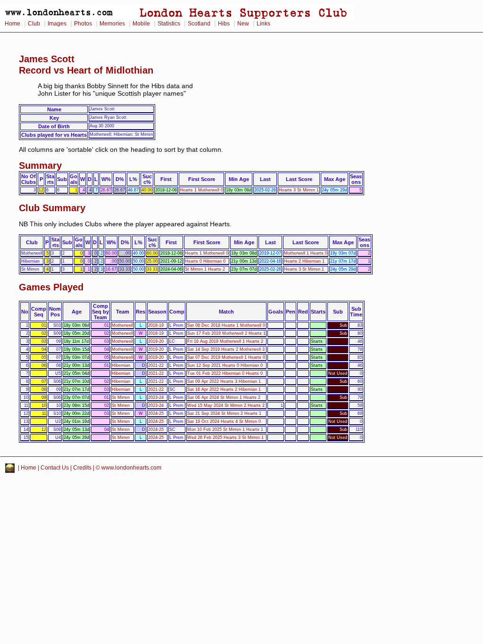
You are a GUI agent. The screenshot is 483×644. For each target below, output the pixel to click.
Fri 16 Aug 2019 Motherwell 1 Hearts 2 (225, 341)
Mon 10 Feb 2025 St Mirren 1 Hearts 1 (225, 429)
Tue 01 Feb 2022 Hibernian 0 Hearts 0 (225, 373)
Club (34, 23)
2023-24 (156, 397)
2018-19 (156, 325)
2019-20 (156, 341)
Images (57, 23)
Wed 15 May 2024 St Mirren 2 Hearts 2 (226, 405)
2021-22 (156, 365)
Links (263, 23)
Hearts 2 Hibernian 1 (304, 261)
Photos (83, 23)
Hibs (224, 23)
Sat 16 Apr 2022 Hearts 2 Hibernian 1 (224, 389)
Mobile (141, 23)
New (243, 23)
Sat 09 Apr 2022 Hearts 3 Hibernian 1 (224, 381)
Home (12, 23)
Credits (82, 467)
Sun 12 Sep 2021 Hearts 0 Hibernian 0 (225, 365)
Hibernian (121, 365)
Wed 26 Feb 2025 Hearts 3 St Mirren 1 (225, 437)
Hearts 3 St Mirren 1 (299, 190)
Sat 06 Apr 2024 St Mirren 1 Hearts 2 (223, 397)
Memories (112, 23)
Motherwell (122, 325)
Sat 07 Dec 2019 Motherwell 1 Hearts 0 (226, 357)
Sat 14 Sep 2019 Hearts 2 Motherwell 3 (226, 349)
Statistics (169, 23)
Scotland (199, 23)
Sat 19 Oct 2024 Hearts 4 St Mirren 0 (224, 421)
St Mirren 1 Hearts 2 (205, 269)
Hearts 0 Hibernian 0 (205, 261)
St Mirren (121, 397)
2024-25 (156, 413)
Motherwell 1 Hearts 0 (305, 253)
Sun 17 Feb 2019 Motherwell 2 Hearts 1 (226, 333)
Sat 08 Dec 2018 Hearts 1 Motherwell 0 (226, 325)
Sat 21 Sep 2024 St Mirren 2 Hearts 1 (224, 413)
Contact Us (55, 467)
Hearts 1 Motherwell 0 (201, 190)
